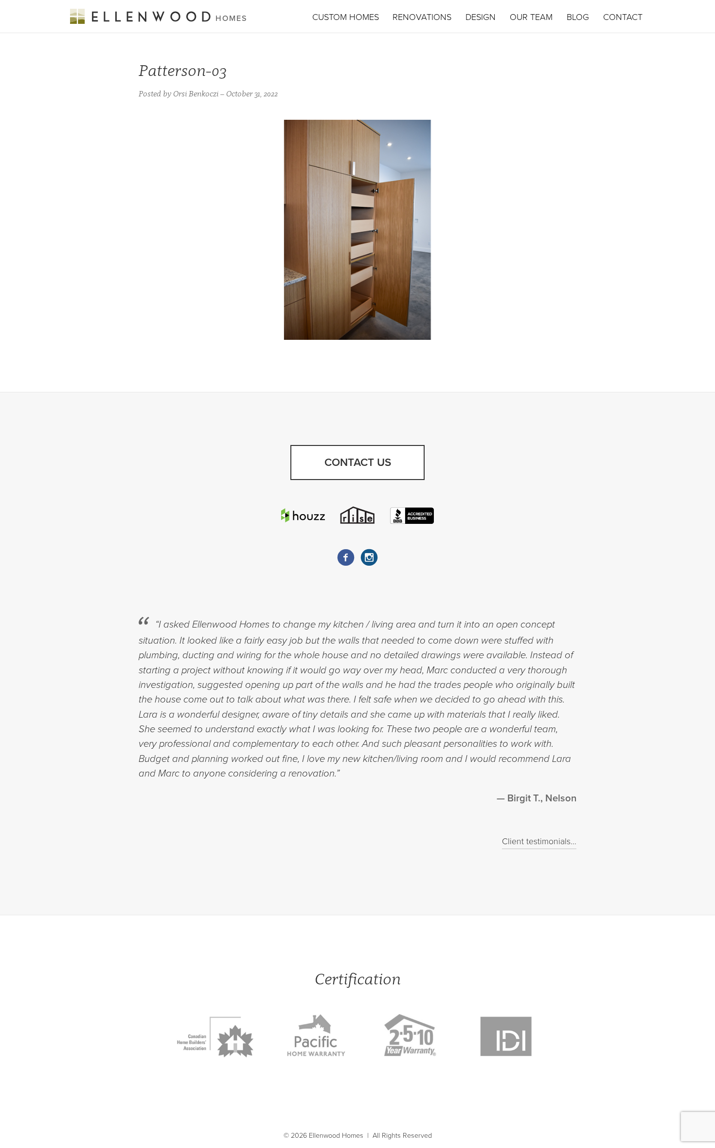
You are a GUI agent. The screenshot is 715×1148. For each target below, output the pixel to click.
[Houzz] (303, 515)
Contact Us (357, 462)
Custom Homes (345, 17)
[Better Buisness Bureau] (412, 515)
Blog (578, 17)
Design (480, 17)
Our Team (531, 17)
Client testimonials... (539, 841)
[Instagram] (369, 557)
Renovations (422, 17)
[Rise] (357, 515)
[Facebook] (346, 557)
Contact (623, 17)
